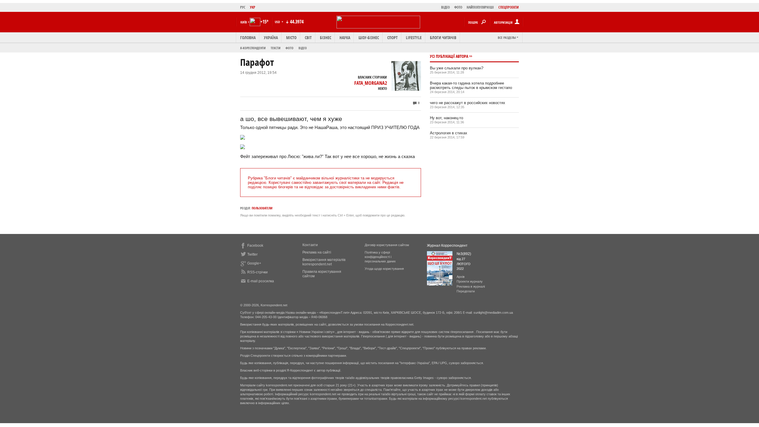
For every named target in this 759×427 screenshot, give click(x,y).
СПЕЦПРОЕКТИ (508, 7)
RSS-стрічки (257, 272)
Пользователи (262, 208)
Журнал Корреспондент (447, 245)
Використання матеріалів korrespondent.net (323, 262)
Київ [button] (243, 22)
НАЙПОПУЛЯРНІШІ (480, 7)
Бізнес (325, 37)
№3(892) (464, 254)
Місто (291, 37)
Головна (248, 37)
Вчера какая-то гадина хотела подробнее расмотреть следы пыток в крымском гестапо (471, 85)
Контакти (310, 245)
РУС (242, 7)
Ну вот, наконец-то (446, 118)
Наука (344, 37)
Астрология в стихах (448, 133)
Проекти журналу (470, 281)
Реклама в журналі (471, 286)
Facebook (255, 245)
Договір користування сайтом (387, 245)
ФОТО (458, 7)
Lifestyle (414, 37)
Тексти (275, 48)
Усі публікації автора (449, 56)
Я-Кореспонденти (253, 48)
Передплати (466, 291)
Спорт (392, 37)
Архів (461, 276)
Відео (303, 48)
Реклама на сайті (316, 252)
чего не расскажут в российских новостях (467, 103)
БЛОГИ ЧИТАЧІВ (443, 37)
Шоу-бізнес (368, 37)
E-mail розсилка (260, 281)
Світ (308, 37)
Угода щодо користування (384, 268)
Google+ (254, 263)
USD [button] (278, 22)
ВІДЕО (445, 7)
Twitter (252, 254)
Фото (290, 48)
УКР (252, 7)
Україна (271, 37)
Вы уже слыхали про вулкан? (456, 68)
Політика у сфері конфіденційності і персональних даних (380, 257)
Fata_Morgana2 (370, 83)
